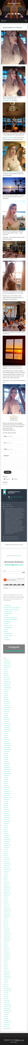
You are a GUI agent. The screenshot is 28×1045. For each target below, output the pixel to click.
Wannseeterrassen (7, 100)
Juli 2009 (6, 992)
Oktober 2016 (7, 843)
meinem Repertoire (9, 137)
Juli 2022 (6, 713)
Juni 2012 (6, 942)
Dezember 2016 (7, 839)
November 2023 (7, 683)
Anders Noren (19, 1040)
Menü (4, 20)
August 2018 (6, 799)
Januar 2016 (6, 861)
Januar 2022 (6, 721)
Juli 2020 (6, 753)
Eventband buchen (13, 515)
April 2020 (6, 759)
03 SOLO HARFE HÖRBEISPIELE (10, 619)
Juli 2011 (6, 960)
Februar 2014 (7, 905)
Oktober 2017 (7, 819)
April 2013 (6, 924)
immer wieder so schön (11, 172)
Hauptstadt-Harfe (14, 3)
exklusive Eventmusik (17, 520)
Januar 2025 (6, 659)
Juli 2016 (6, 849)
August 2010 (6, 978)
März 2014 (6, 903)
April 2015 (6, 879)
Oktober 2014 (7, 891)
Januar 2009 (6, 1002)
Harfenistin (17, 524)
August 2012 (6, 940)
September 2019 (7, 773)
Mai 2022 (6, 715)
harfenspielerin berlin (10, 527)
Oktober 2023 (7, 685)
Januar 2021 (6, 741)
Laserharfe (6, 637)
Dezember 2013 (7, 909)
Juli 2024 (6, 669)
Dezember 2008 (7, 1004)
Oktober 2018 (7, 795)
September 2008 (7, 1010)
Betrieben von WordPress (11, 1039)
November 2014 (7, 889)
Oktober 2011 (7, 956)
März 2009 (6, 998)
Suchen (4, 570)
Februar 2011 (7, 970)
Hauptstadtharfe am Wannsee (12, 27)
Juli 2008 (6, 1014)
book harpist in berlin (16, 513)
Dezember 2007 (7, 1020)
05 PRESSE (6, 623)
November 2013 (7, 910)
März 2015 (6, 881)
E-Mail (8, 449)
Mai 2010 (6, 984)
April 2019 (6, 783)
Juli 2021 (6, 733)
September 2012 (7, 938)
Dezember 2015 (7, 863)
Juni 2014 (6, 899)
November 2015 (7, 865)
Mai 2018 (6, 805)
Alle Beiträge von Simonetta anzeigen (15, 497)
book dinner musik (18, 511)
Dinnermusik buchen (16, 514)
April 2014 (6, 901)
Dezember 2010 (7, 972)
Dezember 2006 (7, 1028)
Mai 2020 (6, 757)
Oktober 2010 (7, 974)
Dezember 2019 (7, 767)
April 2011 (6, 966)
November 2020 (7, 745)
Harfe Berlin (7, 524)
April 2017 (6, 831)
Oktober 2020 (7, 747)
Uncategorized (7, 639)
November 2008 (7, 1006)
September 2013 (7, 915)
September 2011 (7, 958)
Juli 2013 (6, 918)
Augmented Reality (8, 633)
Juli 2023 (6, 691)
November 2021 (7, 725)
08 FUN (5, 629)
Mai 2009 (6, 996)
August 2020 (6, 751)
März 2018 (6, 809)
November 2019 (7, 769)
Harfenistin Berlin (9, 525)
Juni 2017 (6, 827)
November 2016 (7, 841)
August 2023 (6, 689)
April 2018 (6, 807)
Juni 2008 (6, 1016)
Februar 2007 (7, 1024)
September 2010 (7, 976)
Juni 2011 (6, 962)
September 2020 (7, 749)
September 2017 (7, 821)
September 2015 (7, 869)
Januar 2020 (6, 765)
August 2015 (6, 871)
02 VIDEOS (6, 615)
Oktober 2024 (7, 663)
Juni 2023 (6, 693)
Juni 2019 (6, 779)
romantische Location (17, 530)
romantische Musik (9, 532)
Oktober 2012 (7, 936)
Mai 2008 (6, 1018)
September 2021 (7, 729)
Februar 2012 (7, 948)
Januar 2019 (6, 789)
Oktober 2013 (7, 913)
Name (8, 436)
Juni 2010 (6, 982)
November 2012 (7, 934)
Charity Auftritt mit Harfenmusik (12, 539)
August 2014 (6, 895)
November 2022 (7, 707)
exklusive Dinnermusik (10, 519)
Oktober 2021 (7, 727)
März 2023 (6, 699)
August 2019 (6, 775)
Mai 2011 (6, 964)
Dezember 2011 (7, 952)
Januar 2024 (6, 679)
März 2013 (6, 926)
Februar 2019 (7, 787)
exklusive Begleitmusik (17, 518)
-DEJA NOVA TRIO (7, 611)
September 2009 (7, 990)
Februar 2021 (7, 739)
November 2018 (7, 793)
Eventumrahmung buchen (14, 517)
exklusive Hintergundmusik (11, 522)
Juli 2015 (6, 873)
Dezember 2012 (7, 932)
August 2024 (6, 667)
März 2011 (6, 968)
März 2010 (6, 986)
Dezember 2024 (7, 661)
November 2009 (7, 988)
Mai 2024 (6, 671)
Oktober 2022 (7, 709)
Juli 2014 (6, 897)
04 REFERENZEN (7, 621)
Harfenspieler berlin (17, 525)
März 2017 (6, 833)
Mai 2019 (6, 781)
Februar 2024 (7, 677)
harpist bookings (15, 529)
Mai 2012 (6, 944)
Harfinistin (17, 527)
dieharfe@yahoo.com (14, 565)
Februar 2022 (7, 719)
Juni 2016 (6, 851)
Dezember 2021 (7, 723)
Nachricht (6, 455)
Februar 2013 (7, 928)
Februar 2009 (7, 1000)
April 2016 (6, 855)
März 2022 (6, 717)
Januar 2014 (6, 907)
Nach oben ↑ (14, 1042)
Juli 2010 (6, 980)
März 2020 (6, 761)
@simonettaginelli (14, 650)
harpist (21, 528)
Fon (7, 442)
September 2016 (7, 845)
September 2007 (7, 1022)
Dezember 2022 (7, 705)
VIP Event (16, 532)
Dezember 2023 (7, 681)
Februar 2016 (7, 859)
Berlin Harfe (11, 509)
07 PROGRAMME (7, 627)
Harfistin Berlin (15, 528)
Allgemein (6, 631)
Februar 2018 (7, 811)
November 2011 (7, 954)
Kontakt (8, 472)
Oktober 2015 (7, 867)
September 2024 (7, 665)
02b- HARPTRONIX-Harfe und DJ (10, 617)
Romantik (10, 530)
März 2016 (6, 857)
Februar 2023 (7, 701)
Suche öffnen (25, 21)
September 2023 (7, 687)
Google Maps (18, 555)
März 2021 (6, 737)
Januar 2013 (6, 930)
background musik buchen (11, 508)
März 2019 (6, 785)
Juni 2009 (6, 994)
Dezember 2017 (7, 815)
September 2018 (7, 797)
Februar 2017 (7, 835)
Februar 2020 (7, 763)
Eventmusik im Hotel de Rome (11, 536)
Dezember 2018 (7, 791)
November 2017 (7, 817)
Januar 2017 (6, 837)
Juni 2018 (6, 803)
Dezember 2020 (7, 743)
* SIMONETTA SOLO (9, 506)
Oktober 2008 (7, 1008)
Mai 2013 (6, 922)
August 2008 (6, 1012)
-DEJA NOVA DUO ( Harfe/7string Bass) (12, 607)
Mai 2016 (6, 853)
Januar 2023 (6, 703)
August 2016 (6, 847)
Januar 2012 (6, 950)
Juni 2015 (6, 875)
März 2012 (6, 946)
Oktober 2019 (7, 771)
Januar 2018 (6, 813)
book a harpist (18, 509)
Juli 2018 (6, 801)
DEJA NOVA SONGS (8, 635)
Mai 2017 (6, 829)
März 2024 (6, 675)
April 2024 (6, 673)
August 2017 (6, 823)
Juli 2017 (6, 825)
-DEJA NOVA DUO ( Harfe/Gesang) (11, 609)
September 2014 (7, 893)
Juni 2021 (6, 735)
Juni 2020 (6, 755)
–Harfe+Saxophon (7, 605)
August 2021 (6, 731)
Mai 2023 (6, 695)
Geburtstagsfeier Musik (17, 523)
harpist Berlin (8, 529)
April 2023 (6, 697)
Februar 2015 (7, 883)
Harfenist (13, 524)
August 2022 (6, 711)
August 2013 (6, 916)
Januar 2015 (6, 885)
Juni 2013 (6, 921)
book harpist (16, 512)
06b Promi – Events (8, 625)
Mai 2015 (6, 877)
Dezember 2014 (7, 887)
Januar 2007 (6, 1026)
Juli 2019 (6, 777)
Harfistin (10, 528)
